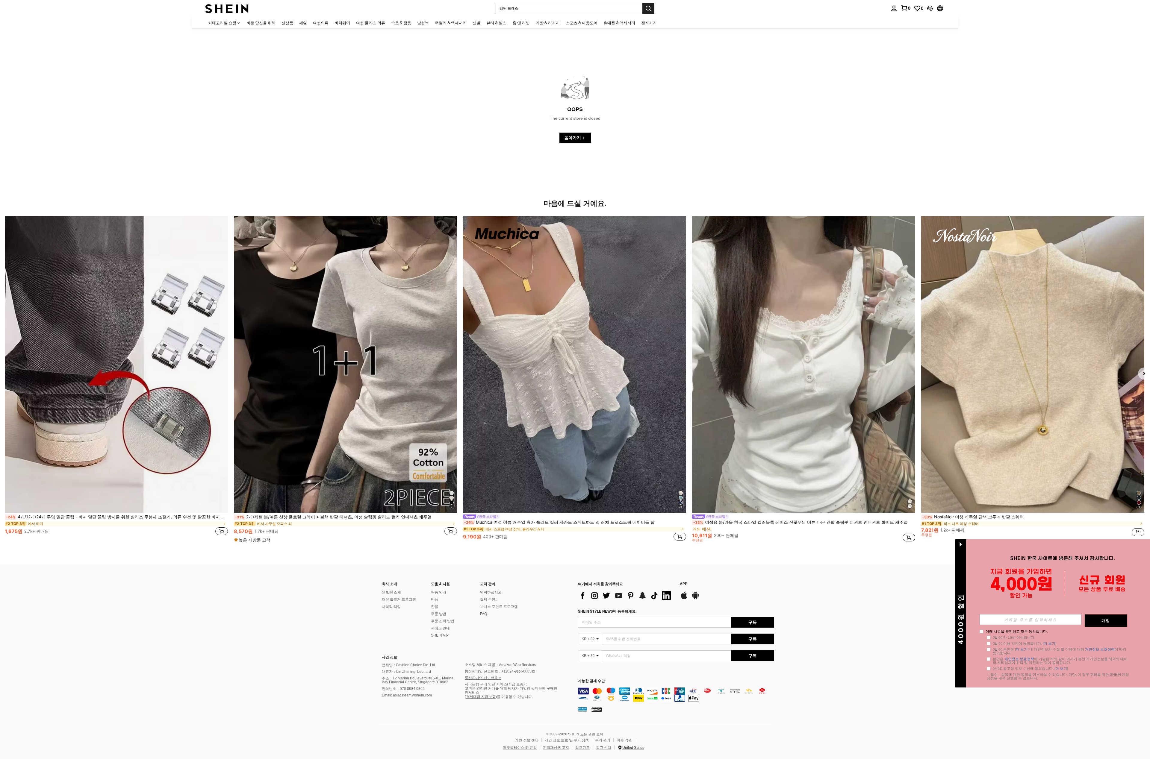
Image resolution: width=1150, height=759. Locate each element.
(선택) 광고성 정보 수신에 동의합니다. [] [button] (1030, 668)
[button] (929, 8)
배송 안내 (438, 592)
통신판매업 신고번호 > (483, 678)
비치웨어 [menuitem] (342, 22)
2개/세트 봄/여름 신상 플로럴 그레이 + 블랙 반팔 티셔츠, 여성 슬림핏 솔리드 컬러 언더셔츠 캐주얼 (333, 516)
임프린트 (582, 748)
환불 (434, 607)
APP (683, 584)
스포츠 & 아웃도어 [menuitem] (581, 22)
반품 (434, 599)
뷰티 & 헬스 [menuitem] (496, 22)
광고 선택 (603, 748)
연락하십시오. (491, 592)
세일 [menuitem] (303, 22)
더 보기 (1049, 643)
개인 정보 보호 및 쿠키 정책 (567, 740)
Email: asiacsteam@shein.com (407, 695)
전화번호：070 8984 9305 (403, 689)
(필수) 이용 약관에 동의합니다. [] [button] (1024, 643)
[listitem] (116, 379)
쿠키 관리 (602, 740)
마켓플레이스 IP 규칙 (520, 748)
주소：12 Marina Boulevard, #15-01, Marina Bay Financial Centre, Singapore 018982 (417, 680)
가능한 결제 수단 (591, 681)
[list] (626, 595)
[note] (253, 540)
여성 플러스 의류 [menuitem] (370, 22)
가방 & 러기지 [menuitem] (548, 22)
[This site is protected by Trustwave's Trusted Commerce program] (582, 709)
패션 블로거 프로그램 (399, 599)
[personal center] (894, 8)
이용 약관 (624, 740)
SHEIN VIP (440, 635)
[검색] (648, 8)
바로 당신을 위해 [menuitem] (261, 22)
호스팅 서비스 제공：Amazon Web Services (500, 665)
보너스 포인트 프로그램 (499, 607)
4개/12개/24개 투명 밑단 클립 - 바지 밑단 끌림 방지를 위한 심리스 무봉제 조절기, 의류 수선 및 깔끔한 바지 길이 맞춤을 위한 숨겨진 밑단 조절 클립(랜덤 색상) (117, 516)
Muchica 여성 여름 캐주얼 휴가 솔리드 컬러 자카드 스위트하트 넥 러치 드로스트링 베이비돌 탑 (559, 522)
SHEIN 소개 (391, 592)
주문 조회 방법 (442, 621)
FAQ (483, 614)
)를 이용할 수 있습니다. (514, 697)
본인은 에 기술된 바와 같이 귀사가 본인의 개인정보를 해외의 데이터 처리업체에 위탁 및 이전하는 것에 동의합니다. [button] (1060, 660)
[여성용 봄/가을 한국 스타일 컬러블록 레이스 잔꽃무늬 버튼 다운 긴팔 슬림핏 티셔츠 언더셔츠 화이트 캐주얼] (803, 364)
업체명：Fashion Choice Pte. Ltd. (409, 665)
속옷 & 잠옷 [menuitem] (401, 22)
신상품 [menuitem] (287, 22)
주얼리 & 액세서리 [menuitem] (451, 22)
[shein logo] (227, 8)
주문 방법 (438, 614)
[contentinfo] (676, 694)
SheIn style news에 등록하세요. (607, 611)
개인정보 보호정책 (1100, 649)
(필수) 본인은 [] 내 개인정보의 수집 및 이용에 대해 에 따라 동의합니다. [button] (1060, 651)
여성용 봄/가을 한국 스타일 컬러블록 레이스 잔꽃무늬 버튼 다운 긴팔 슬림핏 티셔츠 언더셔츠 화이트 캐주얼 (800, 522)
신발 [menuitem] (476, 22)
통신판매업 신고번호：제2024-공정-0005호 (500, 671)
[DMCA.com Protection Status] (596, 709)
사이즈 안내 (440, 628)
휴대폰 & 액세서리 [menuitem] (619, 22)
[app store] (684, 598)
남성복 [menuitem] (423, 22)
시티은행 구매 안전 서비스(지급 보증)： (496, 684)
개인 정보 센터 (526, 740)
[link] (906, 8)
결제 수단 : (488, 599)
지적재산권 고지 (556, 748)
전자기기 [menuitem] (649, 22)
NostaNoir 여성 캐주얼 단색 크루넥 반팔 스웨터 (973, 516)
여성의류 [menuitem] (321, 22)
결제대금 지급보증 (481, 697)
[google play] (695, 598)
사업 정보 (389, 657)
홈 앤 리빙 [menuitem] (521, 22)
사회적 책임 (391, 607)
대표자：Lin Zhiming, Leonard (406, 672)
